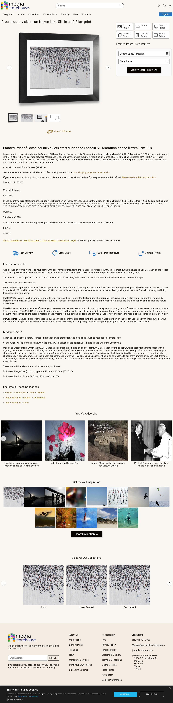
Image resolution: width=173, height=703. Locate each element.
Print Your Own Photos (80, 664)
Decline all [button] (151, 694)
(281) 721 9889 (142, 639)
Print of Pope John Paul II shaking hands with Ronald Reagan (151, 464)
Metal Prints (108, 669)
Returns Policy (109, 649)
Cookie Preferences (112, 679)
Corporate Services (79, 659)
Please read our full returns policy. (139, 177)
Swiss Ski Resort (49, 240)
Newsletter (107, 674)
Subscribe (53, 658)
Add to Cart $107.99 (144, 70)
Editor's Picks (50, 14)
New (75, 14)
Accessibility (108, 634)
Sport (26, 402)
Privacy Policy (109, 644)
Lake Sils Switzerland (32, 240)
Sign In (165, 14)
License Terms (109, 664)
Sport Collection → (86, 534)
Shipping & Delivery (111, 654)
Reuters (27, 397)
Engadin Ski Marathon (12, 240)
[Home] (18, 8)
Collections (34, 14)
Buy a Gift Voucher (78, 669)
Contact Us (137, 634)
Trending (65, 14)
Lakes (31, 392)
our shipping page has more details (92, 172)
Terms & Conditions (112, 659)
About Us (74, 634)
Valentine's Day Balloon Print (65, 463)
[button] (58, 699)
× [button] (170, 688)
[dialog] (86, 694)
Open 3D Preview (62, 131)
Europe (8, 392)
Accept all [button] (125, 694)
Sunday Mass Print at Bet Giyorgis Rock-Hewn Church (108, 464)
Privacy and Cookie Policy (28, 696)
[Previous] (9, 67)
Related (40, 392)
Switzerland (20, 392)
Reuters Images (13, 397)
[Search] (120, 5)
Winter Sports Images (67, 240)
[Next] (108, 67)
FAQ (104, 639)
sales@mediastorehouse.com (149, 645)
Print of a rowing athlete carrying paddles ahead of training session (21, 464)
